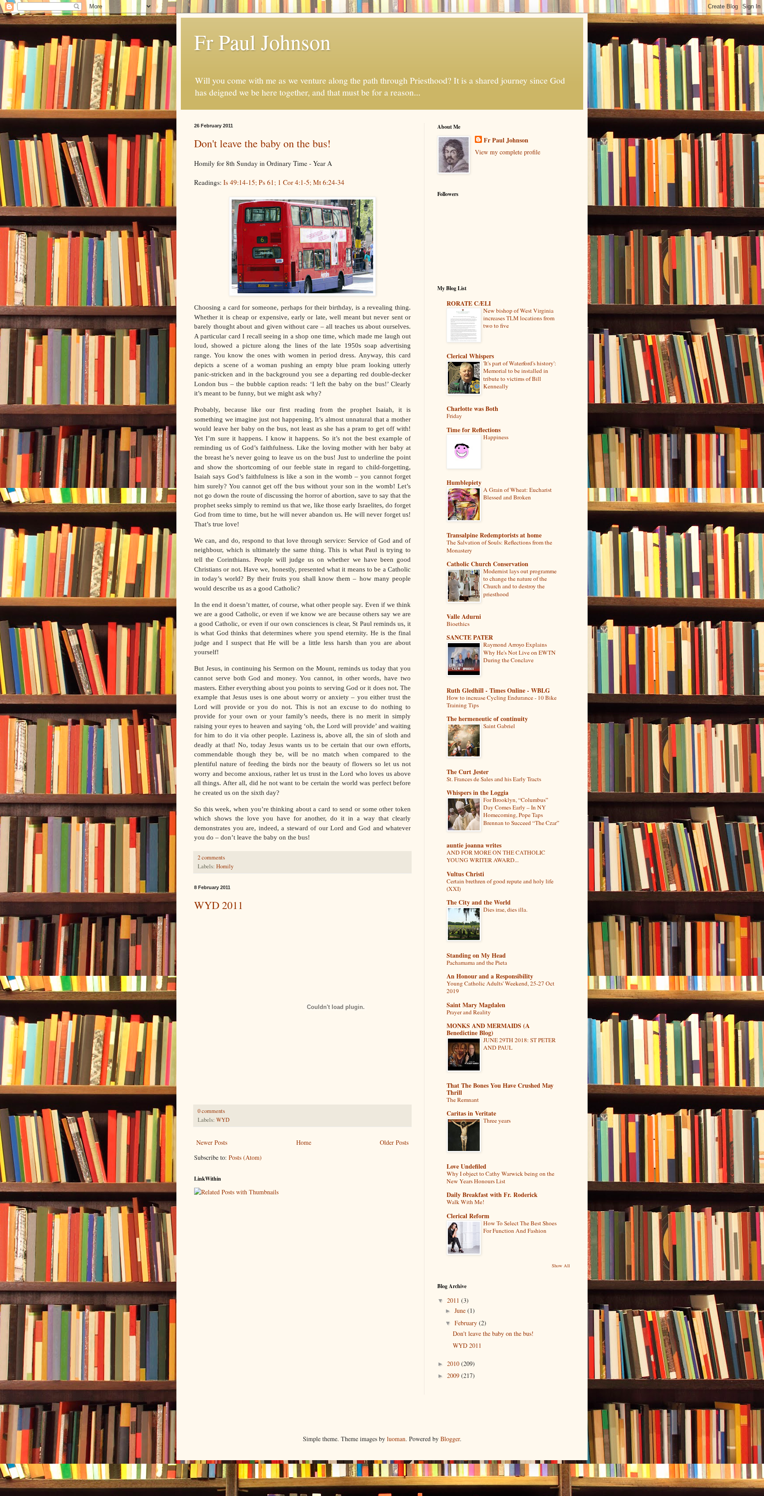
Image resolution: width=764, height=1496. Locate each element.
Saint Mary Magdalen (476, 1004)
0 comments (211, 1111)
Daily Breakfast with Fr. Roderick (492, 1194)
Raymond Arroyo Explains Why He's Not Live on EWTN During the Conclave (519, 652)
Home (303, 1142)
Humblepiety (464, 482)
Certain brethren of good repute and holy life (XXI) (500, 885)
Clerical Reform (468, 1215)
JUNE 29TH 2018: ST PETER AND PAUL (519, 1043)
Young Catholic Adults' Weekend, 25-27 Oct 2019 (500, 987)
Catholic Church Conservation (487, 563)
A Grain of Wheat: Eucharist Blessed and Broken (517, 493)
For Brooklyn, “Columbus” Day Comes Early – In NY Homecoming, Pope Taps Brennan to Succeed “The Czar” (521, 811)
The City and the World (479, 902)
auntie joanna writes (474, 845)
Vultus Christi (465, 873)
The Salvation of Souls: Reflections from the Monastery (499, 546)
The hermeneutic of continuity (487, 718)
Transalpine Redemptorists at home (494, 535)
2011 (454, 1300)
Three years (497, 1120)
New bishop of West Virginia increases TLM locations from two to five (518, 318)
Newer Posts (211, 1142)
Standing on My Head (476, 955)
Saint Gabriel (499, 726)
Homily (224, 866)
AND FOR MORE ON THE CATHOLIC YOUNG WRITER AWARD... (496, 856)
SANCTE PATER (470, 637)
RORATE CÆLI (469, 303)
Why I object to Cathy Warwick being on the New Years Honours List (500, 1177)
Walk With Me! (465, 1202)
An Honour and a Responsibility (490, 976)
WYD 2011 (218, 905)
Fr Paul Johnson (262, 41)
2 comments (211, 857)
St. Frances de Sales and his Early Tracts (494, 779)
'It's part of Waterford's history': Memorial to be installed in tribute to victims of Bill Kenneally (519, 374)
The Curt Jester (468, 771)
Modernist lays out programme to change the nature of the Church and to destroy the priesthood (520, 582)
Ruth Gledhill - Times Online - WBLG (498, 690)
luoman (396, 1439)
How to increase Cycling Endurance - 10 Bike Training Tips (502, 701)
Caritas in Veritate (471, 1113)
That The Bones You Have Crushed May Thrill (500, 1089)
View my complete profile (507, 152)
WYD (222, 1120)
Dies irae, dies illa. (505, 909)
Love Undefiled (466, 1166)
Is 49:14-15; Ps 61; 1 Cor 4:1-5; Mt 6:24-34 (283, 182)
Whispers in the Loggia (477, 792)
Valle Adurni (464, 616)
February (467, 1323)
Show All (561, 1265)
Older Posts (394, 1142)
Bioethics (458, 624)
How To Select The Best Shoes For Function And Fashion (520, 1227)
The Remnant (463, 1100)
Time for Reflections (473, 429)
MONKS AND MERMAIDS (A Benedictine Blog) (488, 1029)
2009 (454, 1375)
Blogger (450, 1439)
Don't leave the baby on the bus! (262, 143)
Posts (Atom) (245, 1157)
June (461, 1310)
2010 (454, 1363)
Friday (454, 416)
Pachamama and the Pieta (477, 963)
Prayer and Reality (469, 1012)
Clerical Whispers (470, 356)
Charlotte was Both (472, 408)
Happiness (495, 437)
